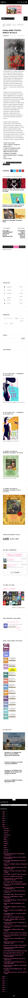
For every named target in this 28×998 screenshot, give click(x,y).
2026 (3, 812)
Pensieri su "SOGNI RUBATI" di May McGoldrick (13, 897)
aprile (5, 845)
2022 (3, 820)
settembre (7, 835)
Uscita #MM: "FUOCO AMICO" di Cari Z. (13, 917)
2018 (3, 976)
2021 (3, 822)
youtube (15, 303)
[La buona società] (4, 595)
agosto (6, 837)
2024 (3, 816)
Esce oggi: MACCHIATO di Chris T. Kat (13, 953)
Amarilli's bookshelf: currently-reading (15, 554)
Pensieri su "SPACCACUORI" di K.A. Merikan (15, 933)
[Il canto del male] (7, 605)
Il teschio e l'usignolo (12, 564)
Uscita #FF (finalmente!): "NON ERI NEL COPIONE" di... (14, 854)
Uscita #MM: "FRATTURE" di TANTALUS (14, 894)
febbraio (6, 849)
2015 (3, 983)
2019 (3, 826)
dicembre (6, 828)
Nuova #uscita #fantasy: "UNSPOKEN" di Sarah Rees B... (14, 923)
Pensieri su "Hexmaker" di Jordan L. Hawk (12, 221)
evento (22, 318)
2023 (3, 818)
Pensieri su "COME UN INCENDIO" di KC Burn (14, 904)
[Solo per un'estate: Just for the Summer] (22, 600)
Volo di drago (10, 559)
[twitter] (21, 2)
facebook (22, 246)
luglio (5, 839)
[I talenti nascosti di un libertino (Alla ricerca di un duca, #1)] (7, 600)
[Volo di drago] (4, 562)
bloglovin (15, 286)
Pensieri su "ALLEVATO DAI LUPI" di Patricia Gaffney (13, 955)
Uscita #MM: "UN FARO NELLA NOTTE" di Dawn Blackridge (14, 962)
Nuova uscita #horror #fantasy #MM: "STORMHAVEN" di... (13, 888)
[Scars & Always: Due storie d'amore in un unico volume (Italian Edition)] (10, 600)
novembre (7, 830)
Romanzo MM (20, 24)
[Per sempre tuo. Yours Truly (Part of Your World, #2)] (4, 605)
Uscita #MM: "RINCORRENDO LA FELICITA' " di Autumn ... (15, 861)
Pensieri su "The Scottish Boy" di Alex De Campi (13, 190)
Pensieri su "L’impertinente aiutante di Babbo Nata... (14, 959)
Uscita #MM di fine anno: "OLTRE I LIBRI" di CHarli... (15, 972)
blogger (16, 246)
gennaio (6, 852)
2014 (3, 985)
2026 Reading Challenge (13, 622)
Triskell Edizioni (6, 25)
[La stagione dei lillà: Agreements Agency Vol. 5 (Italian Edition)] (19, 605)
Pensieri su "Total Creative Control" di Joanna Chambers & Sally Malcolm (13, 205)
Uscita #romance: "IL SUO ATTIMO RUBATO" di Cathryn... (12, 879)
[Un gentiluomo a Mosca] (7, 595)
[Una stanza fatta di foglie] (13, 595)
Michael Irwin (10, 566)
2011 (3, 991)
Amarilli (9, 624)
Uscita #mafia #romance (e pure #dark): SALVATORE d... (14, 857)
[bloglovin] (26, 2)
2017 (3, 979)
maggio (6, 843)
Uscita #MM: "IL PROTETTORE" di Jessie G (14, 874)
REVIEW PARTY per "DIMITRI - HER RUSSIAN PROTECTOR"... (15, 966)
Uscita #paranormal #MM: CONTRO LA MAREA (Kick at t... (14, 948)
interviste (6, 323)
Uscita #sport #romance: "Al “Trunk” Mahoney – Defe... (13, 942)
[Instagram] (17, 2)
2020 (3, 824)
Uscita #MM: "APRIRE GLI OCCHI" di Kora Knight (14, 907)
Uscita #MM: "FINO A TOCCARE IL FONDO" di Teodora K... (14, 914)
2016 (3, 981)
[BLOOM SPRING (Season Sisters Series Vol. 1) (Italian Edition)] (19, 596)
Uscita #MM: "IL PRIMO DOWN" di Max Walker (13, 930)
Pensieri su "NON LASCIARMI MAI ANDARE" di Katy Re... (15, 884)
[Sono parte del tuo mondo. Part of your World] (19, 600)
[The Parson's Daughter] (13, 600)
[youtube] (23, 2)
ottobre (6, 832)
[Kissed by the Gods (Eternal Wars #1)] (16, 596)
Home (4, 24)
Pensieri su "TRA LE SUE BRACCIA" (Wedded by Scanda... (15, 926)
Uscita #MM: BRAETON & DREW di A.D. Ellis (15, 951)
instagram (15, 293)
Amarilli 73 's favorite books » (18, 607)
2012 (3, 989)
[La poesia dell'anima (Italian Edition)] (10, 595)
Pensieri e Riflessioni (8, 318)
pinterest (15, 297)
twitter (15, 299)
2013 (3, 987)
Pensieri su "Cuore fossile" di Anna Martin (15, 945)
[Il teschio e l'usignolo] (4, 568)
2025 (3, 814)
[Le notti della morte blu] (13, 605)
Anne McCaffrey (11, 560)
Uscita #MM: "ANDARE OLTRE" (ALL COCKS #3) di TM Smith (15, 868)
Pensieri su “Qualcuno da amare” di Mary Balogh (14, 871)
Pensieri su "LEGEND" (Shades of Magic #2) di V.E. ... (15, 864)
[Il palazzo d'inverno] (10, 605)
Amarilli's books (9, 589)
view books (20, 629)
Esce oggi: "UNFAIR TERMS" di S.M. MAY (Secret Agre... (14, 919)
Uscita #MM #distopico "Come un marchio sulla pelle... (15, 900)
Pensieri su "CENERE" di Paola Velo (12, 876)
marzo (5, 847)
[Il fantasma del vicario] (16, 605)
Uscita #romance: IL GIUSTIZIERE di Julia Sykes (14, 939)
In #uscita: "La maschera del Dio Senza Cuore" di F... (14, 891)
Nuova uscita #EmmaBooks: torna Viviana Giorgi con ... (15, 935)
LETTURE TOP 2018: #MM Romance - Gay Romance (14, 969)
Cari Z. (14, 24)
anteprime (8, 24)
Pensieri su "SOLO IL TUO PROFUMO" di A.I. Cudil (15, 910)
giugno (6, 841)
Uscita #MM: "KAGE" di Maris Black (13, 882)
